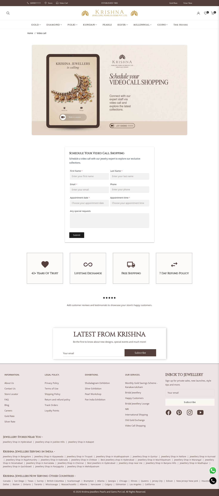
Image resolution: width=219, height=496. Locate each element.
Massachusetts (68, 484)
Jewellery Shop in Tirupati (80, 456)
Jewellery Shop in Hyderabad (17, 441)
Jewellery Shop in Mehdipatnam (83, 466)
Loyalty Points (52, 410)
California (150, 484)
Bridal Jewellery (133, 392)
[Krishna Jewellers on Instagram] (190, 412)
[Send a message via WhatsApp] (213, 470)
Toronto (38, 484)
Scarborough (73, 480)
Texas (30, 480)
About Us (9, 382)
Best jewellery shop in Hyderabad (117, 459)
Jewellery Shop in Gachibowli (17, 466)
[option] (109, 299)
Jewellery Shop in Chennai (71, 463)
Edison (169, 480)
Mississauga (52, 484)
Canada (7, 480)
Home (30, 33)
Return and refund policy (57, 399)
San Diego (19, 480)
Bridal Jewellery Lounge (137, 403)
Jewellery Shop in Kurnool (202, 456)
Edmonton (121, 484)
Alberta (83, 484)
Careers (8, 410)
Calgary (108, 484)
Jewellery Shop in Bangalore (17, 456)
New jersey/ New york (187, 480)
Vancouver (96, 484)
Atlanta (100, 480)
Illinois (134, 480)
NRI (127, 409)
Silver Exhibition (93, 388)
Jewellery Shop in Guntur (145, 456)
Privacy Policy (52, 382)
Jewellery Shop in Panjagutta (49, 466)
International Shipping (136, 414)
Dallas (6, 484)
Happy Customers (134, 398)
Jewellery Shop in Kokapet (81, 441)
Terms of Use (51, 388)
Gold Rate (173, 3)
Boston (16, 484)
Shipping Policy (52, 394)
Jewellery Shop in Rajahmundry (21, 459)
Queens (145, 480)
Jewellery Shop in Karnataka (40, 463)
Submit (76, 235)
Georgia (112, 480)
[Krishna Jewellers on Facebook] (169, 412)
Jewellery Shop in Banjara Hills (161, 463)
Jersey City (157, 480)
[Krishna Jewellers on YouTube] (201, 412)
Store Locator (11, 394)
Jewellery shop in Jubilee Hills (50, 441)
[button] (8, 13)
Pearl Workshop (93, 394)
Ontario (27, 484)
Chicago (123, 480)
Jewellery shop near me (130, 463)
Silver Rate (187, 3)
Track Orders (51, 405)
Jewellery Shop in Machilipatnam (154, 459)
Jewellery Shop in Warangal (187, 459)
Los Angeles (135, 484)
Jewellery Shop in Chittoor (84, 459)
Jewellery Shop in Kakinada (54, 459)
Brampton (89, 480)
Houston (206, 480)
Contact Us (9, 388)
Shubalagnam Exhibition (97, 382)
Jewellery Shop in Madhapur (194, 463)
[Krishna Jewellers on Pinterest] (180, 412)
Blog (6, 405)
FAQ (6, 399)
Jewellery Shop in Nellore (173, 456)
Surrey (40, 480)
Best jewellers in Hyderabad (101, 463)
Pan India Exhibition (95, 399)
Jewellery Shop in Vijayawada (48, 456)
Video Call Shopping (135, 425)
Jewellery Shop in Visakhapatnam (112, 456)
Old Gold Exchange (135, 420)
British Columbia (55, 480)
